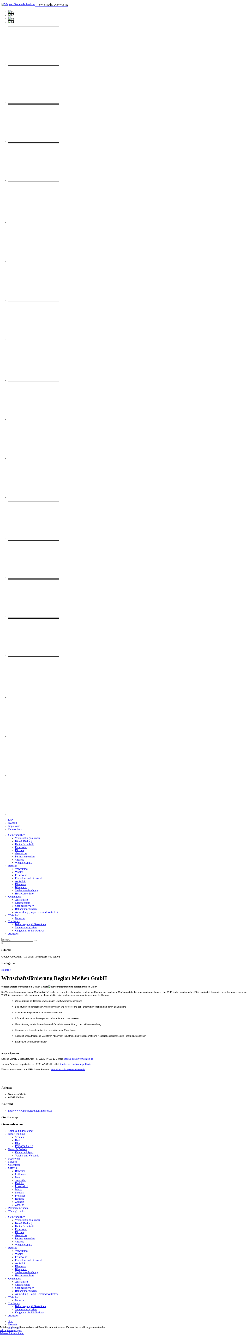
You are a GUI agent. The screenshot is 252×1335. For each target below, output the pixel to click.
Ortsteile (19, 859)
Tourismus (14, 921)
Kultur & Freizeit (24, 844)
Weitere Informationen (12, 1333)
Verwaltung (21, 868)
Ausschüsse (21, 899)
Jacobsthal (20, 1180)
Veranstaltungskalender (27, 838)
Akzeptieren (6, 1330)
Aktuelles (13, 933)
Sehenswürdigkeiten (26, 927)
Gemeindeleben (16, 834)
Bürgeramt (21, 887)
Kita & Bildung (23, 841)
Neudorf (19, 1192)
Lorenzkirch (21, 1186)
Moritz (18, 1189)
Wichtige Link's (23, 862)
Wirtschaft (13, 915)
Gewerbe (20, 918)
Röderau (19, 1198)
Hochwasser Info (24, 893)
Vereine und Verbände (27, 1155)
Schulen (19, 1137)
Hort (17, 1140)
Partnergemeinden (25, 856)
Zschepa (19, 1204)
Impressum (14, 826)
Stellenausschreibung (26, 890)
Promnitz (20, 1195)
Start (10, 819)
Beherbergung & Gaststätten (30, 924)
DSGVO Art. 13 (24, 1146)
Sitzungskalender (24, 905)
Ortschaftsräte (22, 902)
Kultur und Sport (24, 1152)
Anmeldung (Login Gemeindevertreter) (36, 912)
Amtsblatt (20, 881)
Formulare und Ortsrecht (28, 878)
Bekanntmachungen (26, 908)
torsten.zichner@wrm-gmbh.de (75, 1064)
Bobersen (20, 1170)
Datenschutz (15, 829)
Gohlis (18, 1177)
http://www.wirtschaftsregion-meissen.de (30, 1110)
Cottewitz (20, 1174)
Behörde (6, 969)
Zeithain (19, 1201)
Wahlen (19, 871)
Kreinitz (19, 1183)
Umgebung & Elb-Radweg (29, 930)
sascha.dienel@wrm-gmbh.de (78, 1059)
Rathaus (12, 865)
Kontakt (12, 822)
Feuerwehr (21, 847)
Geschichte (21, 853)
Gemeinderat (15, 896)
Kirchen (19, 850)
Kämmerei (20, 884)
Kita (17, 1143)
